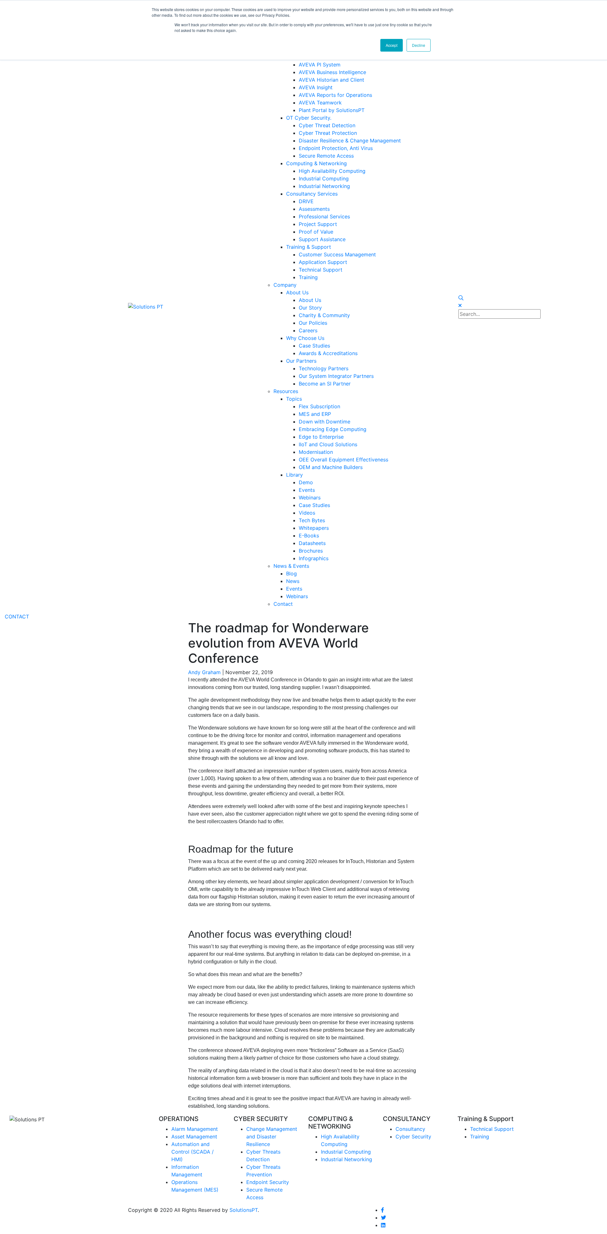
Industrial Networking (346, 1159)
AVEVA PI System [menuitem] (319, 64)
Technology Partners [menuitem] (323, 368)
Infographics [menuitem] (313, 558)
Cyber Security (413, 1136)
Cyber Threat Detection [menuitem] (327, 125)
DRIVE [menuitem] (306, 201)
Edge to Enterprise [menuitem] (321, 437)
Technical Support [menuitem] (320, 269)
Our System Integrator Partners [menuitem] (336, 376)
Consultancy (410, 1129)
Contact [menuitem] (283, 604)
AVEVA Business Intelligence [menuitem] (332, 72)
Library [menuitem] (294, 475)
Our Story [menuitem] (310, 307)
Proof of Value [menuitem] (316, 232)
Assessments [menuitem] (314, 209)
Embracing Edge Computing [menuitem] (332, 429)
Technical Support (492, 1129)
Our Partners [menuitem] (301, 361)
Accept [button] (391, 45)
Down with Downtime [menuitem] (324, 421)
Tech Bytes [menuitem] (312, 520)
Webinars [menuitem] (310, 497)
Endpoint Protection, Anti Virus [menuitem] (336, 148)
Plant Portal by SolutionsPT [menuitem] (332, 110)
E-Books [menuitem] (309, 535)
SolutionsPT (244, 1210)
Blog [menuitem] (291, 573)
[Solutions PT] (145, 306)
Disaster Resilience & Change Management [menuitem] (350, 140)
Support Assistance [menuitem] (322, 239)
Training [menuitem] (308, 277)
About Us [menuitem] (297, 292)
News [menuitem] (292, 581)
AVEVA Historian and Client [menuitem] (331, 80)
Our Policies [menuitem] (313, 323)
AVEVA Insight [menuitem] (316, 87)
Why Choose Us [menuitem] (305, 338)
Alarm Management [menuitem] (194, 1129)
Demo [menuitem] (306, 482)
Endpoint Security (267, 1182)
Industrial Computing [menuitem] (324, 178)
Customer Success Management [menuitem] (337, 254)
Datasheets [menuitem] (312, 543)
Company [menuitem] (285, 285)
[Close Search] (460, 305)
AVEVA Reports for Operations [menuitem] (335, 95)
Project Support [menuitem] (318, 224)
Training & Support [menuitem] (308, 247)
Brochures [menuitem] (311, 551)
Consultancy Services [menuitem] (312, 194)
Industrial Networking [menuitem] (324, 186)
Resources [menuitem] (285, 391)
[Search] (460, 298)
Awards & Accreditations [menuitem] (328, 353)
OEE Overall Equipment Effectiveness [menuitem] (343, 459)
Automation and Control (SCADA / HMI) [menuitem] (192, 1151)
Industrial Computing (346, 1152)
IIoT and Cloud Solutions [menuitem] (328, 444)
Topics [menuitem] (294, 399)
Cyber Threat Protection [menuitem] (328, 133)
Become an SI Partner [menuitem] (325, 383)
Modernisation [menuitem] (316, 452)
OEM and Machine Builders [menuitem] (331, 467)
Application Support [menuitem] (323, 262)
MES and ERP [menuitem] (315, 414)
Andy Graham (204, 672)
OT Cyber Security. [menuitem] (308, 118)
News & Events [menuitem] (291, 566)
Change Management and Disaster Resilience (271, 1136)
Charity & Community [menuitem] (324, 315)
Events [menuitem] (307, 490)
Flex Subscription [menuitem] (319, 406)
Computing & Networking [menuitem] (316, 163)
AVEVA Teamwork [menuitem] (320, 102)
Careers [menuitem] (308, 330)
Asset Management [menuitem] (194, 1136)
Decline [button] (418, 45)
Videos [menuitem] (307, 513)
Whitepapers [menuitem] (314, 528)
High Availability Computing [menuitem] (332, 171)
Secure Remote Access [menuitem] (326, 156)
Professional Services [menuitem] (324, 216)
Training (479, 1136)
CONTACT (17, 616)
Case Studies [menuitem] (314, 345)
